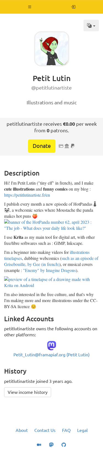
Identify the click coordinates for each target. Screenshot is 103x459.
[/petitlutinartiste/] (73, 7)
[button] (29, 7)
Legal (82, 430)
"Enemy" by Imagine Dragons (49, 270)
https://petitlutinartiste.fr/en (27, 195)
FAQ (66, 430)
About (22, 430)
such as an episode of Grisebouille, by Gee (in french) (51, 261)
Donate (42, 146)
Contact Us (44, 430)
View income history (28, 392)
